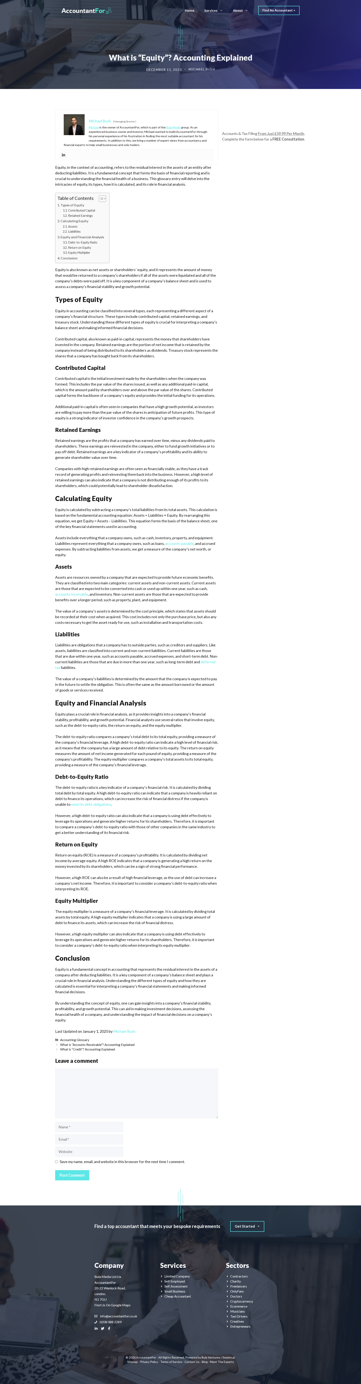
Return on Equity (79, 247)
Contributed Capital (81, 210)
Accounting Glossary (74, 1040)
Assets (73, 226)
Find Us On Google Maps (112, 1305)
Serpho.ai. (228, 1357)
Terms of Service (171, 1362)
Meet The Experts (222, 1362)
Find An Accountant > (278, 10)
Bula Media (173, 127)
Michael (94, 127)
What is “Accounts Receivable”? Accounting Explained (97, 1045)
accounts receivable (71, 594)
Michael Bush (124, 1031)
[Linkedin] (63, 155)
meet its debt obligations (91, 804)
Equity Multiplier (79, 252)
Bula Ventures (211, 1357)
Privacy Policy (149, 1362)
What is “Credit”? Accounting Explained (87, 1049)
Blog (205, 1362)
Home (189, 10)
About (238, 10)
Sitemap (133, 1362)
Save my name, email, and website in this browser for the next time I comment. (122, 1161)
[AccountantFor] (86, 10)
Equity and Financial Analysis (82, 237)
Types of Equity (72, 205)
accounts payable (179, 543)
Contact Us (192, 1362)
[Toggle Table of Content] (100, 198)
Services (210, 10)
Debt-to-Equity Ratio (82, 242)
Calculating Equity (74, 221)
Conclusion (69, 258)
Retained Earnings (80, 215)
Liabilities (74, 231)
